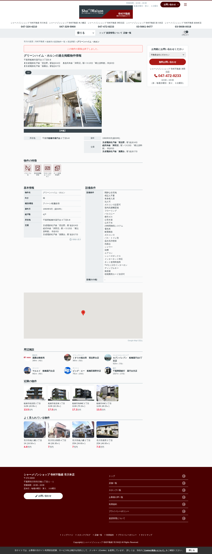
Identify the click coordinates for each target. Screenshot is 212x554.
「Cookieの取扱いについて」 (154, 550)
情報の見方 (76, 239)
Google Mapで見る (135, 341)
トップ (102, 33)
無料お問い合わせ (167, 62)
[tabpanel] (124, 76)
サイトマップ (146, 535)
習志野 (122, 142)
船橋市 (33, 60)
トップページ (67, 535)
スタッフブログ (83, 535)
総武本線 (106, 145)
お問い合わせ (170, 4)
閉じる (192, 550)
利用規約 (113, 504)
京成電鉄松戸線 (109, 142)
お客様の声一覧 (116, 497)
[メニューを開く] (185, 4)
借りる (81, 32)
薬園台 (122, 151)
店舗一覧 (127, 33)
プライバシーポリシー (119, 511)
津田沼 (115, 145)
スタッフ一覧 (115, 490)
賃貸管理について (114, 33)
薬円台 (39, 60)
